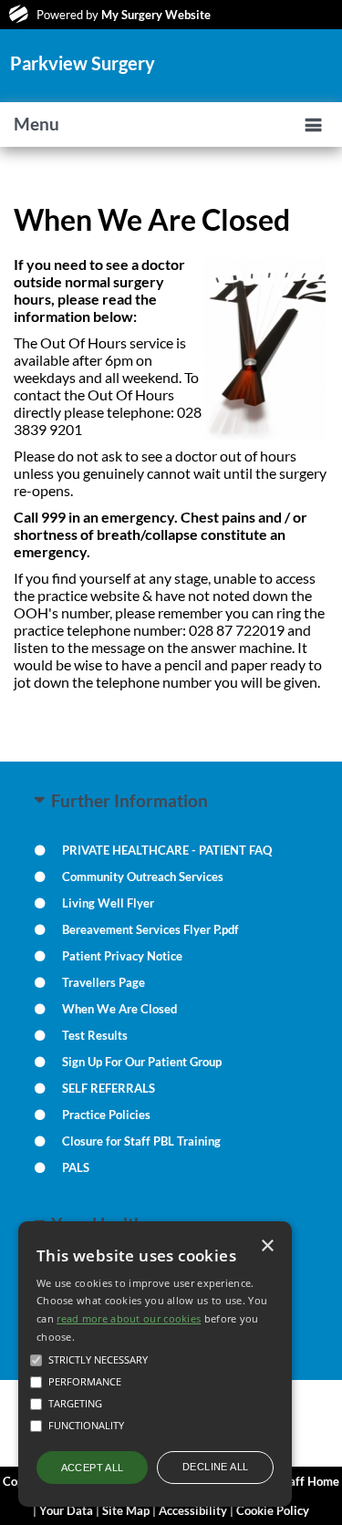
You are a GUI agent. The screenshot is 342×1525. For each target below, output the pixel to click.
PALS (75, 1167)
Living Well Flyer (108, 903)
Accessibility (193, 1510)
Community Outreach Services (142, 876)
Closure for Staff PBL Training (141, 1141)
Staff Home (308, 1481)
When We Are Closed (119, 1008)
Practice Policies (106, 1114)
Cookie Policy (272, 1510)
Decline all (215, 1466)
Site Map (126, 1510)
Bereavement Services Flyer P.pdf (150, 929)
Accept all (92, 1467)
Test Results (95, 1035)
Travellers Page (103, 982)
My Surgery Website (156, 14)
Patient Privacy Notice (122, 956)
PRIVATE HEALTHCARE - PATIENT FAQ (167, 850)
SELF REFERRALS (108, 1088)
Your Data (66, 1510)
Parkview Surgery (82, 63)
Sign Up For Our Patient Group (142, 1061)
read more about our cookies (129, 1318)
